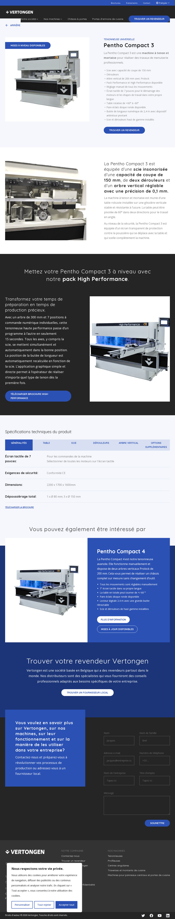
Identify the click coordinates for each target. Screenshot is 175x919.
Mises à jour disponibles (117, 629)
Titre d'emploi (147, 773)
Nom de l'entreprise (115, 773)
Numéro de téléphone (151, 753)
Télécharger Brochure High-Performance (30, 396)
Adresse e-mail (112, 753)
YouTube (160, 916)
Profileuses (114, 860)
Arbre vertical (128, 442)
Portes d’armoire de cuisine (107, 19)
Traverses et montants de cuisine (126, 870)
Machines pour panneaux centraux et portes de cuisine (139, 875)
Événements (131, 3)
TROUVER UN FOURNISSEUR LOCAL (87, 692)
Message (109, 793)
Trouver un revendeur (149, 19)
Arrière (15, 25)
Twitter (143, 916)
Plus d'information (113, 619)
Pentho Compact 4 (121, 551)
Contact (146, 3)
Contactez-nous (70, 855)
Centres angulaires (118, 865)
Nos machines (52, 19)
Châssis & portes (77, 19)
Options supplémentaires (156, 445)
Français (163, 3)
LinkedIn (168, 916)
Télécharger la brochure (19, 507)
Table (46, 442)
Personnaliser (22, 904)
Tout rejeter (44, 904)
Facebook (151, 916)
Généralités (19, 442)
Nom (106, 733)
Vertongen (19, 12)
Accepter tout (66, 904)
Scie (73, 442)
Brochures (115, 3)
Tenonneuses (115, 855)
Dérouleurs (101, 442)
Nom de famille (148, 733)
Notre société (28, 19)
